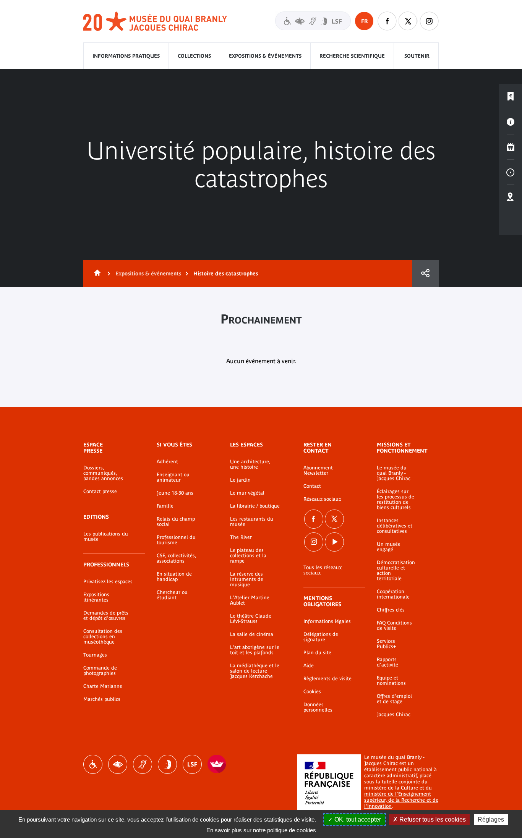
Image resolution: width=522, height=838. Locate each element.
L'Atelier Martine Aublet (249, 600)
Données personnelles (317, 707)
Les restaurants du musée (251, 521)
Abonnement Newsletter (318, 470)
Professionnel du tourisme (176, 540)
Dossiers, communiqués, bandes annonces (103, 473)
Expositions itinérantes (96, 597)
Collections (194, 56)
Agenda (510, 147)
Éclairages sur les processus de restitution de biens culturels (395, 499)
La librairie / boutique (255, 506)
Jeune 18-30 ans (175, 493)
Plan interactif (510, 197)
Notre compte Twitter (408, 21)
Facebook (314, 519)
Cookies (312, 691)
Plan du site (317, 652)
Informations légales (327, 621)
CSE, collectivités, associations (176, 558)
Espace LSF (192, 764)
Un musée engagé (388, 547)
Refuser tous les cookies (432, 819)
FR (364, 21)
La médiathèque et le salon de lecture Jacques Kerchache (254, 671)
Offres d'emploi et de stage (394, 699)
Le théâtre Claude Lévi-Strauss (250, 618)
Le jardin (240, 480)
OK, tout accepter (357, 819)
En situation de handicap (174, 576)
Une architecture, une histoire (250, 464)
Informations (510, 121)
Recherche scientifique (352, 56)
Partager (425, 273)
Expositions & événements (265, 56)
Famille (165, 506)
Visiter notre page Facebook (387, 21)
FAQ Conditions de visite (394, 625)
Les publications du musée (105, 536)
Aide (308, 665)
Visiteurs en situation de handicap (313, 20)
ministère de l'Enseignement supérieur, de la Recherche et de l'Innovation (401, 800)
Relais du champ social (176, 521)
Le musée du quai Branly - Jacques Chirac (393, 473)
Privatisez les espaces (108, 581)
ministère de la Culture (391, 788)
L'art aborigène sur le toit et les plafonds (254, 650)
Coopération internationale (393, 594)
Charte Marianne (102, 686)
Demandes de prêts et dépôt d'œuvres (105, 615)
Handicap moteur (92, 764)
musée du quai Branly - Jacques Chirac (155, 22)
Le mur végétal (247, 493)
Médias (510, 172)
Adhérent (167, 461)
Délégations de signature (320, 637)
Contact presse (100, 491)
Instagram (429, 21)
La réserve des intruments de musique (246, 579)
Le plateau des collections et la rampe (248, 556)
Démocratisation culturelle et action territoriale (396, 570)
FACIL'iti (217, 764)
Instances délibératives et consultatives (394, 526)
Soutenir (417, 56)
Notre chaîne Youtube (334, 542)
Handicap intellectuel (167, 764)
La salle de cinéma (251, 634)
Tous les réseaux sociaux (322, 570)
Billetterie (510, 96)
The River (241, 537)
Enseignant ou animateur (173, 477)
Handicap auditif (142, 764)
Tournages (95, 655)
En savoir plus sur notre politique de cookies (261, 830)
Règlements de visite (327, 678)
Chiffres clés (391, 610)
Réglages (491, 819)
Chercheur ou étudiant (172, 595)
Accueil (96, 273)
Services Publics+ (386, 644)
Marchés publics (101, 699)
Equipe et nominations (391, 680)
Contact (312, 486)
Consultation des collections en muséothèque (102, 637)
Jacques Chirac (393, 714)
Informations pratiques (126, 56)
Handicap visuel (117, 764)
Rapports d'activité (387, 662)
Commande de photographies (100, 670)
